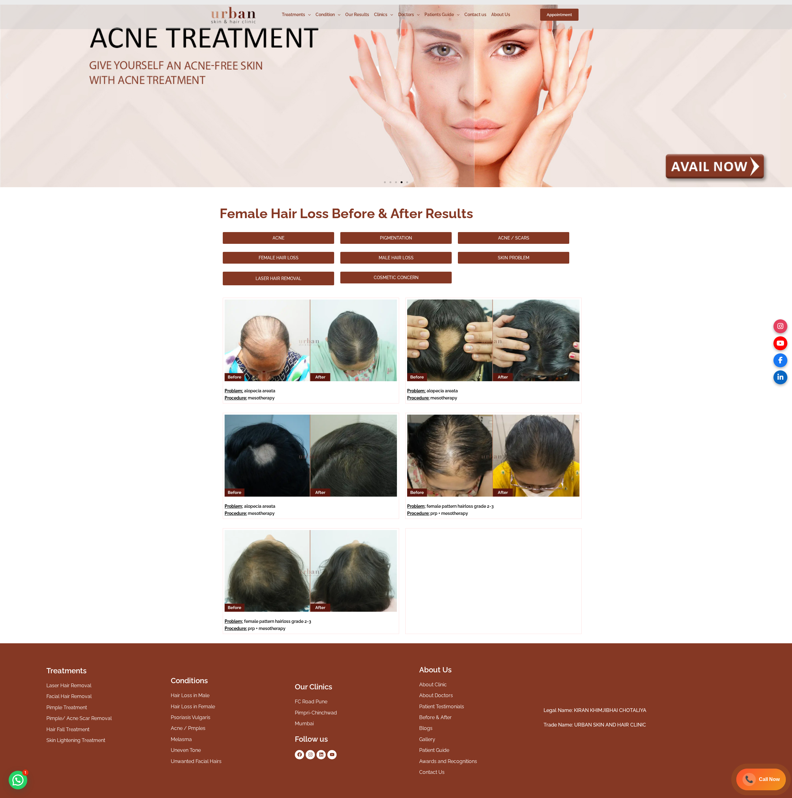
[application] (308, 14)
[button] (559, 15)
